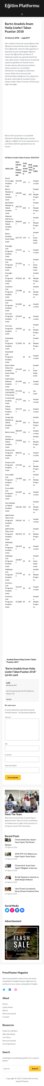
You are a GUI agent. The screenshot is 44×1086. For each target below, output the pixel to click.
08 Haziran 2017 (11, 685)
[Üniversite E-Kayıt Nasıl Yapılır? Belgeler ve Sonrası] (9, 866)
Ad (6, 744)
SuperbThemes (22, 1081)
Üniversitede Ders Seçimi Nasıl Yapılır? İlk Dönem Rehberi (20, 842)
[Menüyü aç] (22, 14)
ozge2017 (25, 38)
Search (35, 1068)
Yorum (8, 717)
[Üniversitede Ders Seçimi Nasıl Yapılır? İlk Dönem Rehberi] (9, 840)
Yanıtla (8, 699)
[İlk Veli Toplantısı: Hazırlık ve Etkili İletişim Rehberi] (9, 878)
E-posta (8, 754)
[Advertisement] (22, 109)
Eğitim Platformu (22, 5)
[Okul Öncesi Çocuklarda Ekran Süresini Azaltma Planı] (9, 889)
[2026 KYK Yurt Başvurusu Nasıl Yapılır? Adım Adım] (9, 854)
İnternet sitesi (10, 765)
